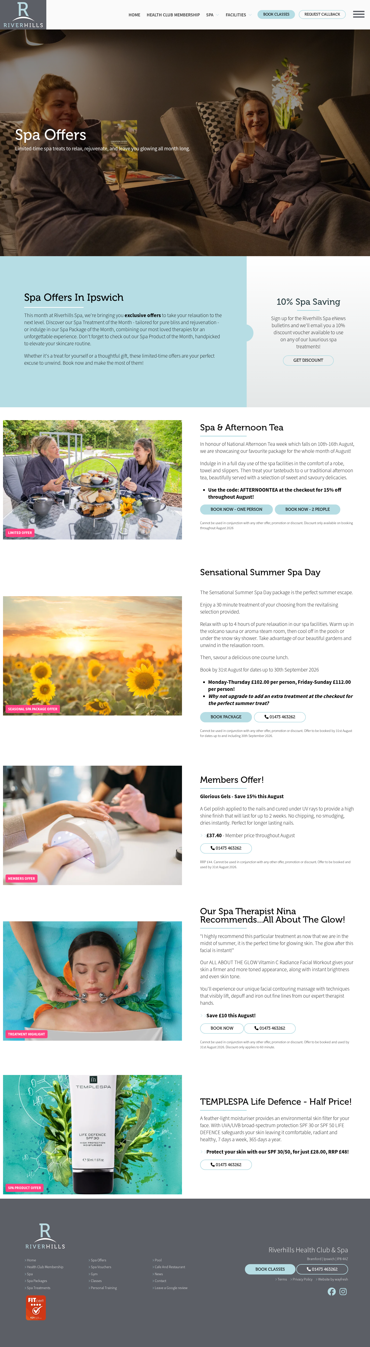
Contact (160, 1280)
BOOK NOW (222, 1028)
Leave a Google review (171, 1288)
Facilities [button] (236, 15)
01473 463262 (282, 717)
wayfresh (341, 1279)
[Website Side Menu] (359, 13)
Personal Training (104, 1288)
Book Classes (276, 14)
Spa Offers (98, 1260)
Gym (94, 1274)
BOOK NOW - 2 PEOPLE (307, 509)
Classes (96, 1280)
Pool (158, 1260)
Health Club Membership (173, 15)
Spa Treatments (38, 1288)
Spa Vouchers (101, 1267)
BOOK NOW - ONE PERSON (236, 509)
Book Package (226, 717)
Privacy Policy (302, 1279)
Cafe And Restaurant (170, 1267)
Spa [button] (210, 15)
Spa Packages (37, 1280)
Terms (282, 1279)
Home (134, 15)
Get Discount (308, 360)
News (159, 1274)
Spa (30, 1274)
